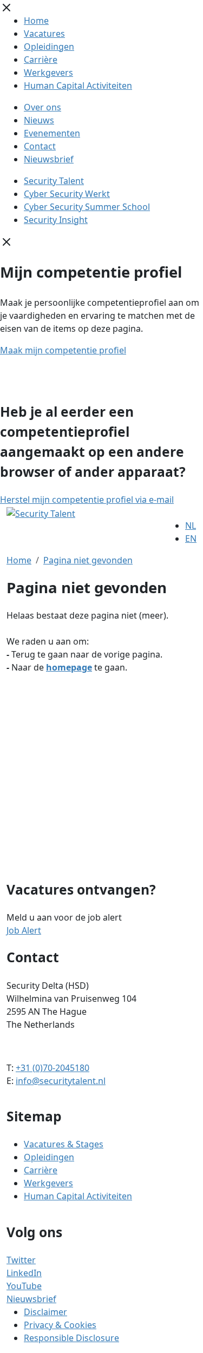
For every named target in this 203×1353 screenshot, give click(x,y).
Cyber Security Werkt (67, 194)
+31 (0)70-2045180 (52, 1068)
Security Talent (54, 181)
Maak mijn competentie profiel (63, 350)
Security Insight (56, 220)
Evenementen (52, 133)
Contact (40, 146)
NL (190, 525)
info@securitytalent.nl (61, 1081)
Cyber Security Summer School (87, 207)
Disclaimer (45, 1312)
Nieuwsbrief (49, 159)
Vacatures (44, 34)
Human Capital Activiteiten (78, 85)
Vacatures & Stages (63, 1144)
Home (36, 21)
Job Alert (23, 930)
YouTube (24, 1286)
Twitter (21, 1260)
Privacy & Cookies (60, 1325)
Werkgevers (48, 72)
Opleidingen (49, 46)
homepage (69, 667)
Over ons (42, 107)
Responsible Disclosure (71, 1338)
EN (191, 538)
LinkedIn (24, 1273)
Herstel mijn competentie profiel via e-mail (87, 499)
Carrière (40, 59)
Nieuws (39, 120)
